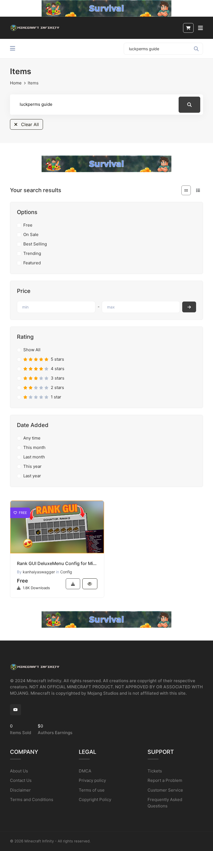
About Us (19, 771)
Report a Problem (165, 780)
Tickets (155, 771)
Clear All (29, 124)
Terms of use (92, 790)
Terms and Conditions (31, 799)
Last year (32, 475)
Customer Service (165, 790)
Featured (32, 262)
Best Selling (35, 244)
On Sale (31, 234)
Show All (31, 349)
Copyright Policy (95, 799)
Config (66, 571)
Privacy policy (92, 780)
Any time (31, 438)
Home (16, 83)
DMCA (85, 771)
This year (32, 466)
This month (34, 447)
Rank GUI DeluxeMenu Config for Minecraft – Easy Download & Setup (57, 563)
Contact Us (21, 780)
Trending (32, 253)
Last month (34, 457)
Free (27, 225)
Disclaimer (20, 790)
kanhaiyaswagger (39, 571)
